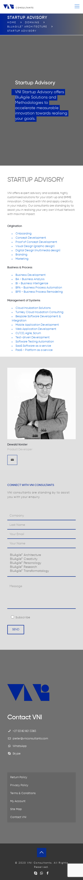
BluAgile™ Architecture (27, 26)
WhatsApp (20, 746)
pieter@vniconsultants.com (30, 738)
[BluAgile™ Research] (41, 567)
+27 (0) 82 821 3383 (24, 731)
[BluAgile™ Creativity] (41, 559)
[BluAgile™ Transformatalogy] (41, 571)
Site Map (16, 809)
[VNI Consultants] (18, 6)
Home (11, 22)
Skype (17, 753)
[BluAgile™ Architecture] (41, 555)
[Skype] (35, 873)
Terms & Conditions (23, 793)
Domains (32, 22)
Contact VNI (18, 817)
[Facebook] (47, 873)
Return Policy (18, 777)
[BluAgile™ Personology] (41, 563)
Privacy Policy (19, 785)
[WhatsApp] (41, 873)
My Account (17, 801)
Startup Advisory (22, 31)
